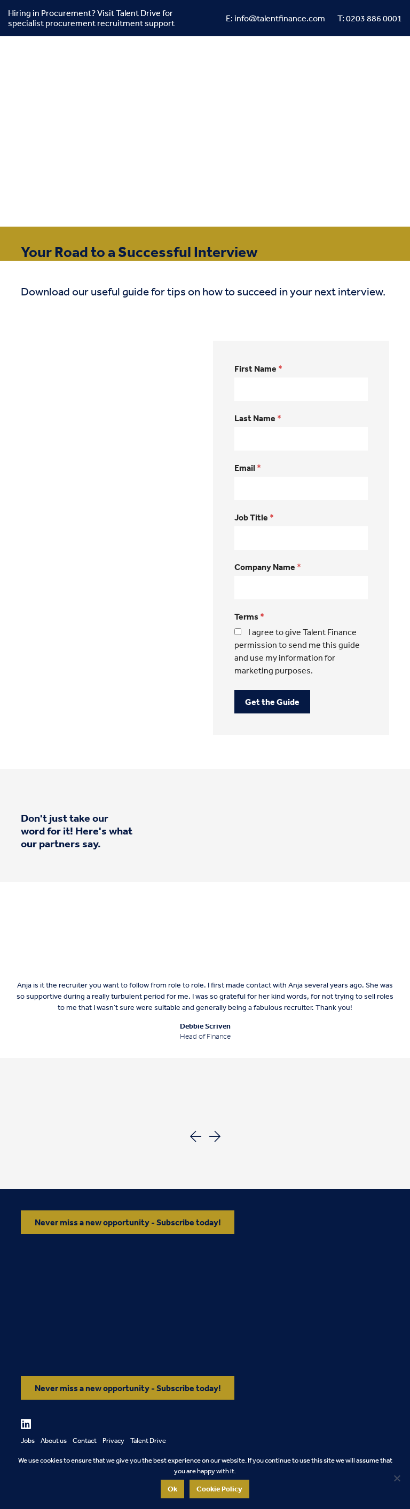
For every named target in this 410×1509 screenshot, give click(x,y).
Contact (85, 1440)
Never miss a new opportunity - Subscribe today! (128, 1222)
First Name (258, 368)
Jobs (28, 1440)
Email (247, 467)
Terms (249, 616)
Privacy (113, 1440)
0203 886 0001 (374, 18)
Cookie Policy (219, 1489)
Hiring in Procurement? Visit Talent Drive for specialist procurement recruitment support (91, 17)
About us (54, 1440)
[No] (396, 1478)
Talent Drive (148, 1440)
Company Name (267, 566)
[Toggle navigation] (88, 170)
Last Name (257, 418)
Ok (172, 1489)
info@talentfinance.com (279, 18)
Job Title (254, 517)
